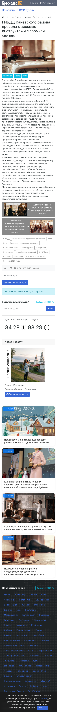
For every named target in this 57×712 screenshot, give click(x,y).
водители (42, 248)
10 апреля (19, 256)
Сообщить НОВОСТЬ (45, 302)
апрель (8, 256)
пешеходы (9, 252)
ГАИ (25, 76)
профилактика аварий (27, 252)
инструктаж (28, 248)
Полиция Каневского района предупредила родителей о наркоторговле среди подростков (24, 571)
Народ (17, 76)
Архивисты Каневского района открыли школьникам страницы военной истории (28, 528)
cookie (44, 698)
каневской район (12, 248)
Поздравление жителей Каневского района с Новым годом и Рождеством (26, 441)
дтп (50, 239)
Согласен (42, 708)
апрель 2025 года (12, 261)
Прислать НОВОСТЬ (45, 588)
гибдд (7, 239)
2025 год (44, 252)
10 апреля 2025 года (36, 256)
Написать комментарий (15, 282)
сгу (6, 243)
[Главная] (3, 17)
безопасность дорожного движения (29, 239)
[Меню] (51, 10)
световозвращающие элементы (24, 243)
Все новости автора (18, 394)
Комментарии (10, 275)
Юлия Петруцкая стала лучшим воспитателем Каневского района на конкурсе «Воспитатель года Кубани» (26, 484)
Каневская (7, 76)
